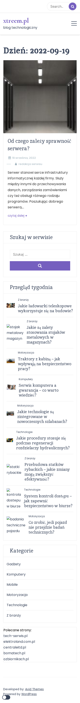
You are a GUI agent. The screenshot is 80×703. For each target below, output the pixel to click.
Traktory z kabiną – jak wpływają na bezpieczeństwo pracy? (44, 364)
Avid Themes (34, 689)
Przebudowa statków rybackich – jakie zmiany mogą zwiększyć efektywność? (47, 472)
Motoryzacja (26, 352)
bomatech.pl (14, 653)
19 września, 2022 (24, 158)
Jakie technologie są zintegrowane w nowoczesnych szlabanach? (42, 416)
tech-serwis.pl (15, 635)
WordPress (29, 694)
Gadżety (14, 564)
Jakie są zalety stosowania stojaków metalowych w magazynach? (46, 335)
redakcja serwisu (30, 164)
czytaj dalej (16, 216)
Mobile (12, 584)
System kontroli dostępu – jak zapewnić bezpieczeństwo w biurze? (48, 501)
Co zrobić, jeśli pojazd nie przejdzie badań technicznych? (48, 527)
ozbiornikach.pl (16, 659)
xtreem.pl (16, 20)
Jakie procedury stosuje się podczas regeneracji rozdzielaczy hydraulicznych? (43, 443)
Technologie (24, 432)
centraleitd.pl (14, 647)
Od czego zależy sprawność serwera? (39, 145)
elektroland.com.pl (19, 641)
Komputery (26, 379)
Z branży (23, 300)
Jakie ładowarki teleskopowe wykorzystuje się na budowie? (45, 308)
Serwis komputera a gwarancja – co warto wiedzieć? (38, 390)
